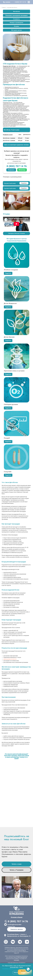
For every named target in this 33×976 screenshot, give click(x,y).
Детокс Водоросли (10, 303)
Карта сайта (16, 960)
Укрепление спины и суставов (14, 371)
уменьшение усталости (9, 659)
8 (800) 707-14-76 (20, 2)
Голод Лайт (8, 471)
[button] (16, 929)
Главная (3, 7)
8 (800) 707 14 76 (17, 166)
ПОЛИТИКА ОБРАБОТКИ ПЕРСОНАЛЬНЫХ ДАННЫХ (16, 968)
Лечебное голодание (11, 270)
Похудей (7, 438)
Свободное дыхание (11, 404)
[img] (16, 255)
